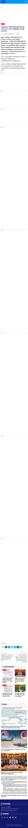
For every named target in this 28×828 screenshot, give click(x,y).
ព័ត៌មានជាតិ (2, 24)
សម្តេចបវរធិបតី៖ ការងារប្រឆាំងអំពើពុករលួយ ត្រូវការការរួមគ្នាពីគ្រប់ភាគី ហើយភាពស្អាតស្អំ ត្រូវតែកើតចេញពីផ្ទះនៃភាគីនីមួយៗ (7, 657)
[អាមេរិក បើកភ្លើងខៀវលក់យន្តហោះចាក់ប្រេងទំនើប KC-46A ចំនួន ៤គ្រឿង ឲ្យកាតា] (14, 739)
